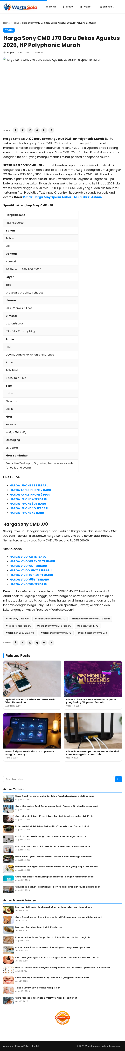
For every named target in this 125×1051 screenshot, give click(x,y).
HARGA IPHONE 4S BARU (27, 513)
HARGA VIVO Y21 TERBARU (28, 557)
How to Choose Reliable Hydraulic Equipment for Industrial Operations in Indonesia (62, 967)
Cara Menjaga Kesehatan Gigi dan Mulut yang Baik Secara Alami (52, 977)
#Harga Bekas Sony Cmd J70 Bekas (90, 618)
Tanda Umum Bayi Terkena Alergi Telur (37, 988)
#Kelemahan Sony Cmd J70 (56, 632)
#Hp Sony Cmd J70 (87, 625)
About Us (8, 1046)
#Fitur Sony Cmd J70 (17, 618)
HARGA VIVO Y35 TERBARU (28, 584)
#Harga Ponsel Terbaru (18, 625)
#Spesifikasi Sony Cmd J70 (92, 632)
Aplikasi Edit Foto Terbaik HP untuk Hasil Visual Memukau (30, 701)
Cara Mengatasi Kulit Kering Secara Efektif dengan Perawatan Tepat (55, 877)
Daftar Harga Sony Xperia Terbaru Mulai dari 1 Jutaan (62, 197)
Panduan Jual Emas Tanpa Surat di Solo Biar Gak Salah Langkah (52, 937)
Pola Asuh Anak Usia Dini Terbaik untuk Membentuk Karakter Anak (52, 846)
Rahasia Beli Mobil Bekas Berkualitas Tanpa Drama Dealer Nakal (52, 826)
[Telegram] (37, 130)
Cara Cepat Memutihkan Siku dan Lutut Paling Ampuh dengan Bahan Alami (58, 917)
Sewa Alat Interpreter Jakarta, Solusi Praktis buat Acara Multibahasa (54, 796)
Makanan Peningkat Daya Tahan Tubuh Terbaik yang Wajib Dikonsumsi (56, 866)
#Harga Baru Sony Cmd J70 (50, 618)
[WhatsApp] (30, 130)
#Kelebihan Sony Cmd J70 (20, 632)
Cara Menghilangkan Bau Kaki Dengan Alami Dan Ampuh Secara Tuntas (56, 957)
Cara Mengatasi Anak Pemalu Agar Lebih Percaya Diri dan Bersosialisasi (56, 806)
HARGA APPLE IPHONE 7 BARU (30, 490)
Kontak (36, 1046)
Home (6, 22)
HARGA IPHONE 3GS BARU (28, 504)
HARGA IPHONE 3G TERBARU (29, 508)
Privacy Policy (22, 1046)
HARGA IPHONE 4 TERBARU (28, 499)
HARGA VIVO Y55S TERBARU (29, 580)
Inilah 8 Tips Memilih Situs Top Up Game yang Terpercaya (29, 753)
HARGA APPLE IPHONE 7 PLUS (30, 495)
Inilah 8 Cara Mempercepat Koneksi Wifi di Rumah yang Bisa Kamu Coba (92, 753)
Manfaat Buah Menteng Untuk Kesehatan (38, 927)
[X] (23, 130)
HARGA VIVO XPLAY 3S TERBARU (32, 561)
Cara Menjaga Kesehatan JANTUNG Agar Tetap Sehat (46, 998)
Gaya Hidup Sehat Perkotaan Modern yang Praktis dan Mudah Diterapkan (57, 887)
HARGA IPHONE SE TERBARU (29, 485)
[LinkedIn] (44, 130)
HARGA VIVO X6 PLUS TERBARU (31, 575)
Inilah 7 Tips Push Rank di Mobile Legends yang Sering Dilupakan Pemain (91, 701)
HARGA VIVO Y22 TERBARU (28, 566)
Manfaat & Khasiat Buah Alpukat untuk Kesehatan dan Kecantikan (53, 907)
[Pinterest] (51, 130)
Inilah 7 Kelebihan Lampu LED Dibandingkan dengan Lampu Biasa (52, 947)
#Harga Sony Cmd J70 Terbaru (54, 625)
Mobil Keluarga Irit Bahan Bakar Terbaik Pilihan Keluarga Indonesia (53, 856)
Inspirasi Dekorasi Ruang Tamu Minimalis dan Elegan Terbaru (50, 836)
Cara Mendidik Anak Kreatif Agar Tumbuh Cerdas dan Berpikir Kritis (54, 816)
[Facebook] (15, 130)
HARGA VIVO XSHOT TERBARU (31, 570)
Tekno (16, 22)
